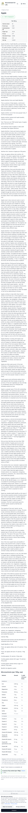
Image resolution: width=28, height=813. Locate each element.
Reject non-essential (7, 806)
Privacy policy (14, 803)
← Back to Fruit (5, 10)
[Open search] (17, 4)
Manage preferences (20, 806)
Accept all (14, 810)
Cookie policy (7, 803)
